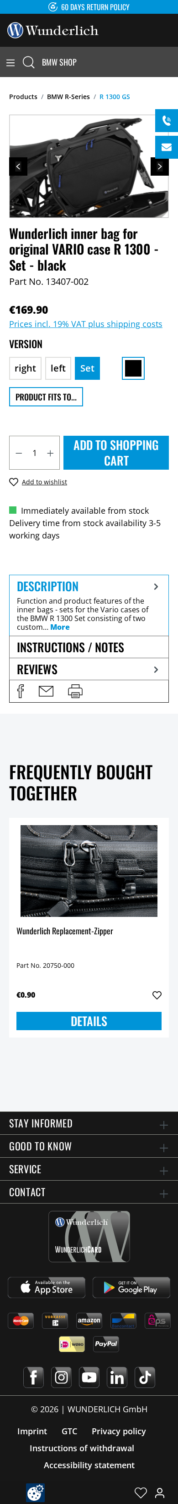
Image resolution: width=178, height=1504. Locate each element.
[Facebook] (33, 1377)
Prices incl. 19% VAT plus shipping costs (85, 323)
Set (87, 368)
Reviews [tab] (37, 669)
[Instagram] (61, 1377)
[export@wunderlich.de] (166, 147)
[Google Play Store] (131, 1287)
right (25, 368)
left (58, 368)
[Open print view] (75, 691)
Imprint (32, 1431)
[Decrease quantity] (18, 453)
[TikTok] (145, 1377)
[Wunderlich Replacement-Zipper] (89, 871)
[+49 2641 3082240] (166, 120)
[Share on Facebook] (20, 691)
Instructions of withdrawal (82, 1448)
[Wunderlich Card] (89, 1236)
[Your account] (160, 1492)
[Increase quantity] (50, 453)
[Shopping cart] (172, 61)
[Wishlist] (141, 1492)
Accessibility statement (89, 1465)
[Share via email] (46, 691)
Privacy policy (119, 1431)
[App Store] (46, 1287)
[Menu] (10, 61)
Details (89, 1021)
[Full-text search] (28, 61)
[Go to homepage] (53, 29)
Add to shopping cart (116, 452)
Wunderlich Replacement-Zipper (64, 931)
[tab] (89, 605)
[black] (133, 368)
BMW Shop (59, 62)
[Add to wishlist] (157, 995)
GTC (69, 1431)
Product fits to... (46, 397)
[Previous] (18, 166)
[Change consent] (35, 1492)
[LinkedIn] (117, 1377)
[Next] (160, 166)
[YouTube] (89, 1377)
